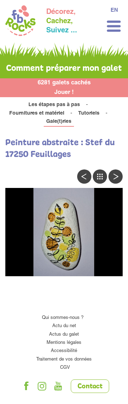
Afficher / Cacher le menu (114, 26)
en (114, 10)
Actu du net (64, 326)
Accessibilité (64, 351)
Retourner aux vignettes (100, 176)
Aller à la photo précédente (84, 176)
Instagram (42, 386)
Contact (90, 386)
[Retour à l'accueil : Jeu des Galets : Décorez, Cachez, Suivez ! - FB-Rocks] (20, 21)
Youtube (58, 386)
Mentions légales (64, 343)
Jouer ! (64, 93)
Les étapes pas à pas (54, 105)
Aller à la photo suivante (115, 176)
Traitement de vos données (64, 359)
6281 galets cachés (64, 83)
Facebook (26, 386)
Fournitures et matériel (36, 113)
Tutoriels (89, 113)
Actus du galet (64, 334)
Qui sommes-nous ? (63, 318)
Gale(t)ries (58, 121)
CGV (65, 368)
